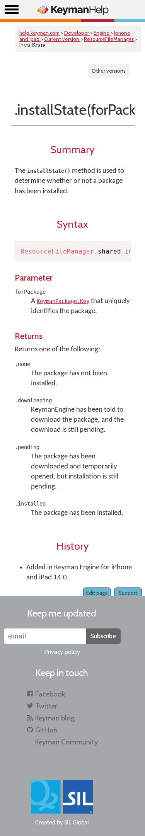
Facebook (50, 694)
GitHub (46, 729)
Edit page (97, 593)
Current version (62, 39)
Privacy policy (62, 652)
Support (128, 593)
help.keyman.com (39, 33)
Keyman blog (55, 717)
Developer (77, 33)
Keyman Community (66, 741)
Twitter (46, 705)
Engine (102, 33)
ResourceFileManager (109, 39)
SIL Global (76, 823)
